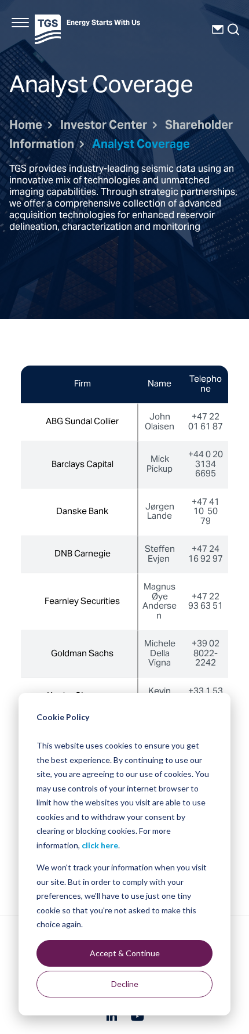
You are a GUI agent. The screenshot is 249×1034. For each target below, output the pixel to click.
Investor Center (103, 126)
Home (25, 126)
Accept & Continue (125, 953)
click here (100, 845)
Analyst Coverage (141, 145)
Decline (124, 984)
